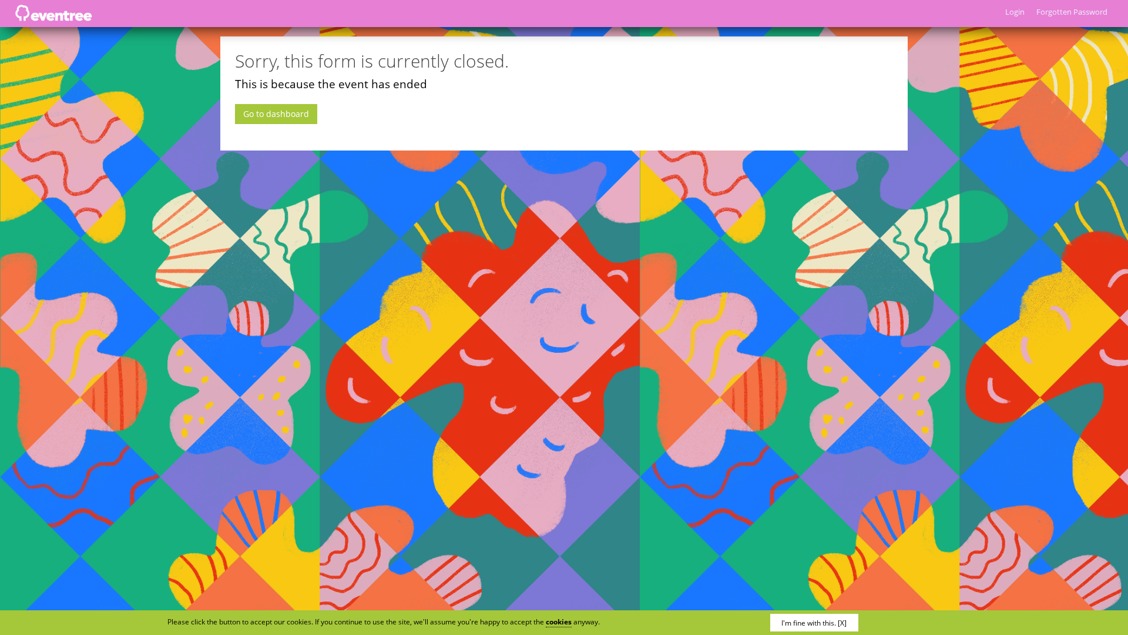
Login (1015, 11)
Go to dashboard (276, 113)
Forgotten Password (1071, 11)
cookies (559, 622)
